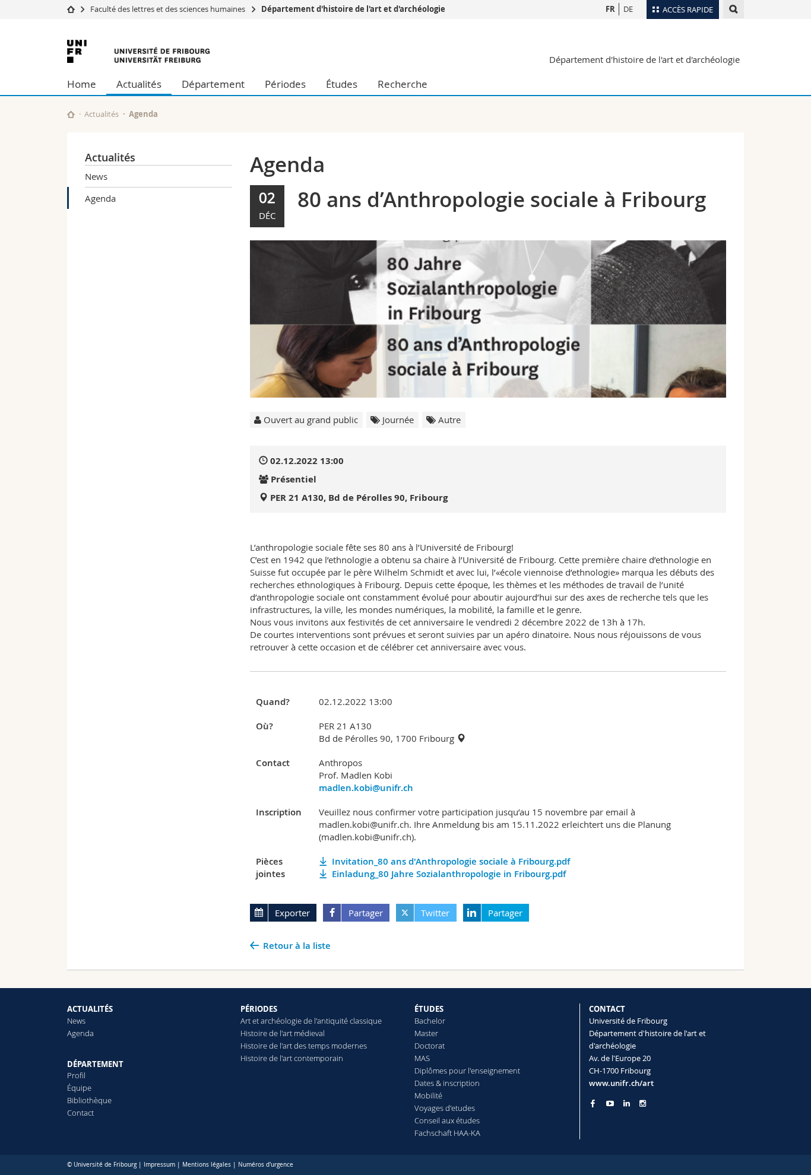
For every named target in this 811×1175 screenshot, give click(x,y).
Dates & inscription (447, 1083)
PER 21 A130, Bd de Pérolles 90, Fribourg (359, 497)
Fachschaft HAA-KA (447, 1133)
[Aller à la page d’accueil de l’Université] (138, 51)
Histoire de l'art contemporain (291, 1058)
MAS (422, 1058)
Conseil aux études (447, 1120)
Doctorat (429, 1045)
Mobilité (428, 1095)
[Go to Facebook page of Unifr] (593, 1103)
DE (628, 9)
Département (213, 84)
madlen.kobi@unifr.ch (366, 788)
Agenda (100, 198)
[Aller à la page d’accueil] (71, 9)
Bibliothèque (89, 1100)
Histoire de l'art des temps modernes (303, 1045)
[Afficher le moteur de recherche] (733, 9)
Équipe (79, 1087)
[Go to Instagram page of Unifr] (642, 1103)
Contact (80, 1112)
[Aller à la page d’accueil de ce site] (71, 114)
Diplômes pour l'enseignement (467, 1070)
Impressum (159, 1164)
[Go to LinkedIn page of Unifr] (626, 1103)
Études (341, 84)
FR (610, 9)
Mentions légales (206, 1164)
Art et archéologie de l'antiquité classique (311, 1020)
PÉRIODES (258, 1008)
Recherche (402, 84)
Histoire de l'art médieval (282, 1033)
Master (426, 1033)
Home (81, 84)
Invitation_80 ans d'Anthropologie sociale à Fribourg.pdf (451, 861)
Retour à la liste (297, 945)
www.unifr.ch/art (621, 1083)
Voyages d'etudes (444, 1108)
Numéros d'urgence (265, 1164)
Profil (76, 1075)
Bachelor (429, 1020)
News (96, 176)
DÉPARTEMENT (95, 1064)
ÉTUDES (428, 1008)
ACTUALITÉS (90, 1008)
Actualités (138, 84)
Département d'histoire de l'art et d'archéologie (353, 9)
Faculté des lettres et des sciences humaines (167, 9)
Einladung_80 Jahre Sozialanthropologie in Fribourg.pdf (449, 874)
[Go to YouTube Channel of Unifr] (610, 1103)
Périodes (285, 84)
